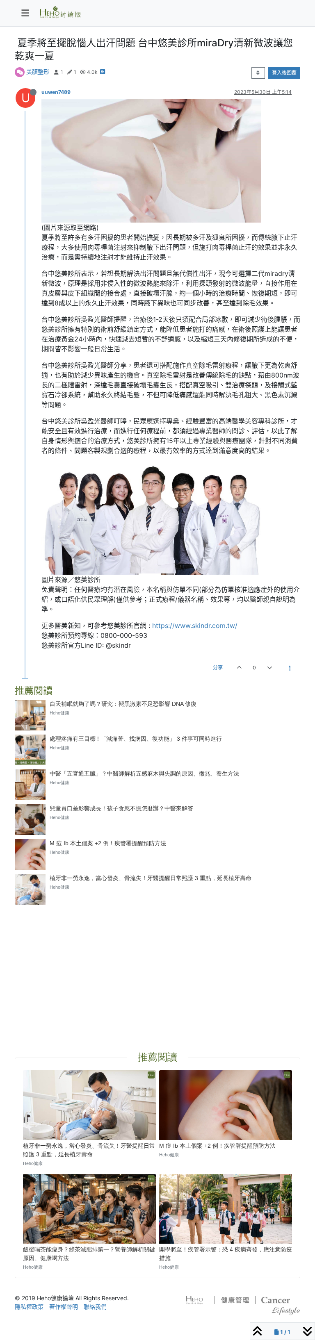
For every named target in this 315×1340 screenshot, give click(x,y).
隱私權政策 (29, 1306)
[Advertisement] (157, 968)
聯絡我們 (95, 1306)
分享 (218, 667)
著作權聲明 (63, 1306)
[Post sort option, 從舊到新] (258, 73)
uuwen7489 (56, 92)
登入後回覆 (284, 73)
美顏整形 (37, 71)
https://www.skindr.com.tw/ (194, 625)
